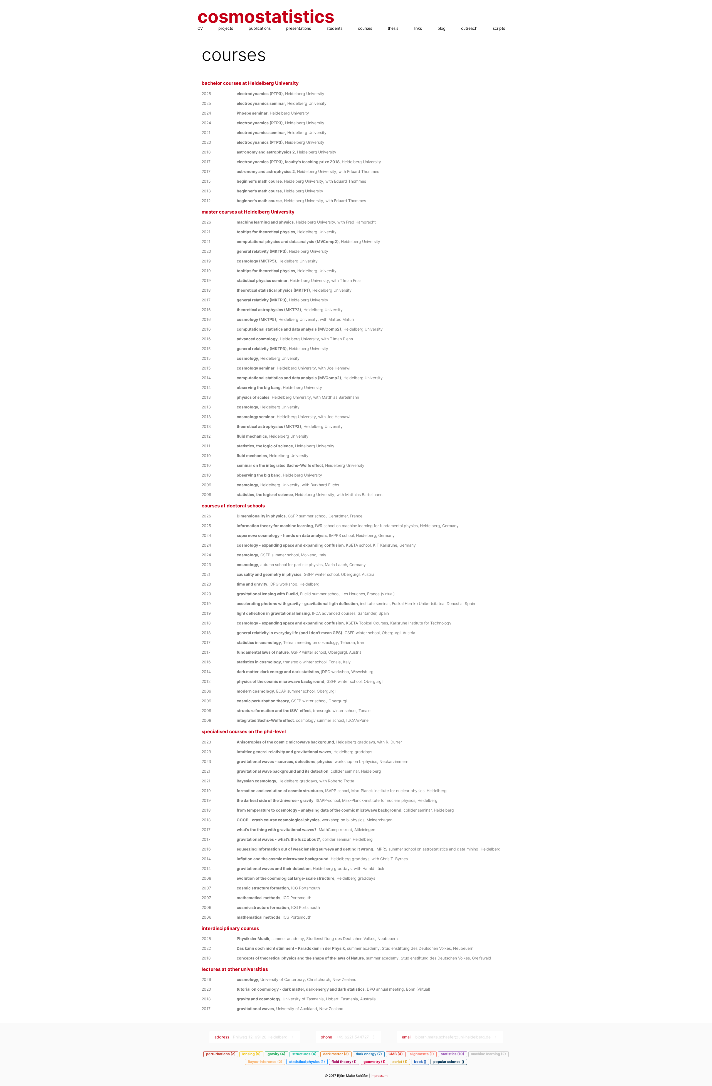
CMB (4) (396, 1054)
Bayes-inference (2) (265, 1062)
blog (441, 28)
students (334, 28)
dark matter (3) (336, 1054)
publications (260, 28)
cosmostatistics (265, 16)
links (418, 28)
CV (200, 28)
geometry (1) (374, 1062)
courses (365, 28)
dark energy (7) (369, 1054)
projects (225, 28)
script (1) (399, 1062)
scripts (499, 28)
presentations (298, 28)
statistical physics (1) (307, 1062)
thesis (393, 28)
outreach (469, 28)
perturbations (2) (221, 1054)
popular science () (448, 1062)
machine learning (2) (488, 1054)
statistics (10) (452, 1054)
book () (420, 1062)
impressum (379, 1075)
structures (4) (304, 1054)
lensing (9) (251, 1054)
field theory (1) (344, 1062)
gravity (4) (276, 1054)
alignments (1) (422, 1054)
